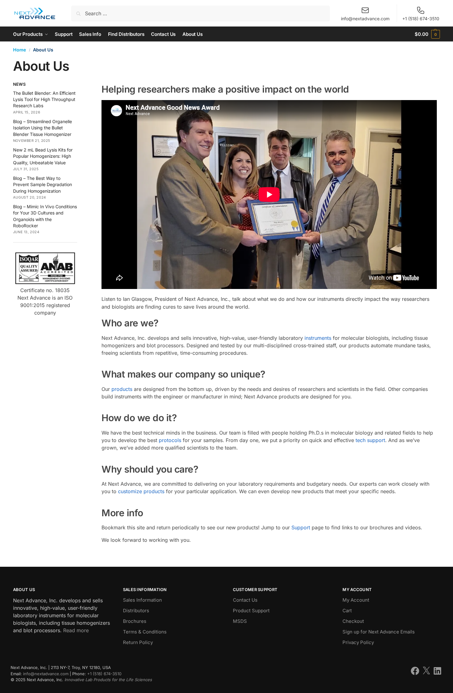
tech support (370, 440)
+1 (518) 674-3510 (420, 18)
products (121, 389)
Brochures (134, 621)
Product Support (251, 611)
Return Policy (138, 642)
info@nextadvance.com (365, 18)
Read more (76, 630)
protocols (170, 440)
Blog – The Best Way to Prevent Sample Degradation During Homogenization (42, 185)
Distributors (136, 611)
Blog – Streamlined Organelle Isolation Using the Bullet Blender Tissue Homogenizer (42, 128)
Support (300, 527)
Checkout (353, 621)
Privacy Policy (358, 642)
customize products (141, 491)
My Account (355, 600)
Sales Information (142, 600)
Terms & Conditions (145, 632)
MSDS (240, 621)
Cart (347, 611)
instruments (317, 338)
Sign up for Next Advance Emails (378, 632)
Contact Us (245, 600)
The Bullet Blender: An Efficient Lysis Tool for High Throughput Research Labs (44, 99)
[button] (427, 34)
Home (19, 49)
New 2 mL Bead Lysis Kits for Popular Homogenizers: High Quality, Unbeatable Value (43, 156)
